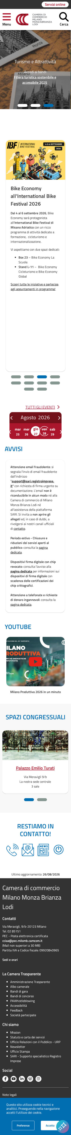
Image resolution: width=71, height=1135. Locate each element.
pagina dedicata (21, 571)
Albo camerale (19, 986)
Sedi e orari (10, 959)
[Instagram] (38, 1079)
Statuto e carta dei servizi (27, 1037)
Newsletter (17, 1046)
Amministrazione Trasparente (30, 981)
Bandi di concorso (22, 996)
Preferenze (26, 1125)
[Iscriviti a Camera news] (43, 850)
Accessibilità (18, 1005)
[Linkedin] (22, 1079)
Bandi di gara (19, 991)
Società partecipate (23, 1015)
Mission (15, 1032)
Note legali (9, 1094)
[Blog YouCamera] (30, 1079)
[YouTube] (14, 1079)
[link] (34, 19)
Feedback (16, 1010)
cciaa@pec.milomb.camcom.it (22, 940)
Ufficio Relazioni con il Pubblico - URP (35, 1042)
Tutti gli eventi (40, 407)
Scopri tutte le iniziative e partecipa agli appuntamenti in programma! (34, 286)
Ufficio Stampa (20, 1051)
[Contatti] (28, 850)
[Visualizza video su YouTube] (35, 661)
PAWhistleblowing (22, 1000)
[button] (6, 19)
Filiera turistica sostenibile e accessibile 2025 (35, 80)
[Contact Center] (12, 850)
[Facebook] (5, 1079)
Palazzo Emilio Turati (35, 768)
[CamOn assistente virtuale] (58, 850)
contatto (19, 528)
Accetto (52, 1125)
